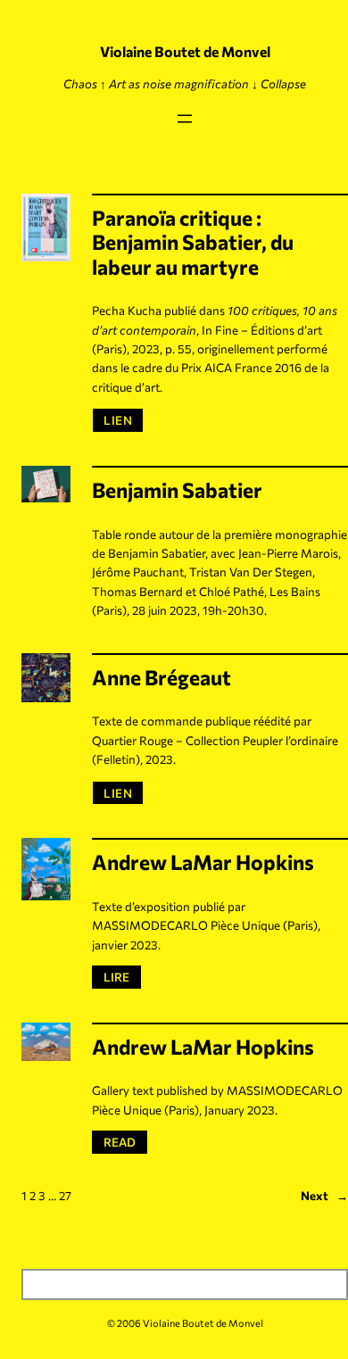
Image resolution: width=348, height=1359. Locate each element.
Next (324, 1195)
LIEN (118, 419)
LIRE (122, 976)
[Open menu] (184, 118)
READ (125, 1141)
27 (65, 1195)
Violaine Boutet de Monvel (185, 51)
